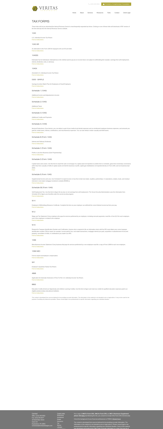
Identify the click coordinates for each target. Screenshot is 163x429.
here (83, 415)
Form (33, 170)
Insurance (60, 421)
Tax (58, 423)
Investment (60, 417)
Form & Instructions (37, 39)
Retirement (60, 415)
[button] (74, 12)
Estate (59, 419)
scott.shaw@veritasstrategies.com (42, 425)
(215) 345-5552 (95, 4)
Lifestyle (59, 427)
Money (59, 425)
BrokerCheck (117, 419)
